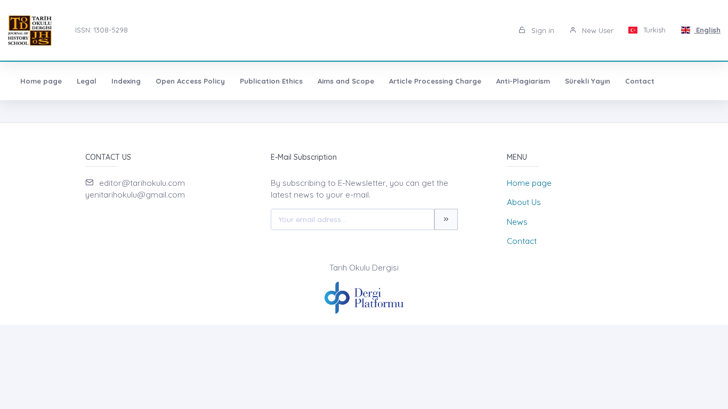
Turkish (653, 30)
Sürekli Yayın (587, 81)
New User (596, 30)
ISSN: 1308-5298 (101, 30)
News (517, 222)
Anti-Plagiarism (523, 81)
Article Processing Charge (435, 81)
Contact (639, 81)
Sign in (541, 30)
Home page (41, 81)
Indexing (126, 81)
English (707, 30)
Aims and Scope (346, 81)
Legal (86, 81)
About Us (524, 202)
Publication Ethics (271, 81)
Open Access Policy (190, 81)
